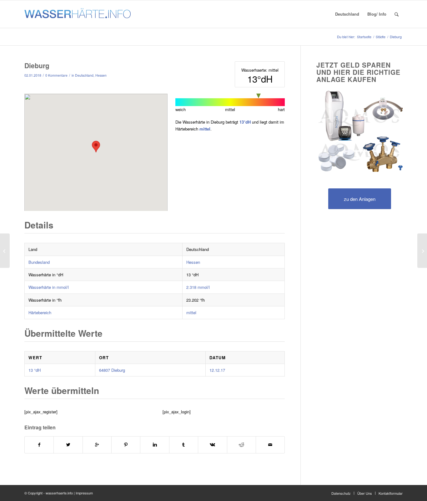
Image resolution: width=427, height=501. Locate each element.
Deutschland (84, 75)
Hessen (101, 75)
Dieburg (36, 65)
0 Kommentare (56, 75)
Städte (380, 36)
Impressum (84, 492)
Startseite (364, 36)
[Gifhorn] (5, 250)
